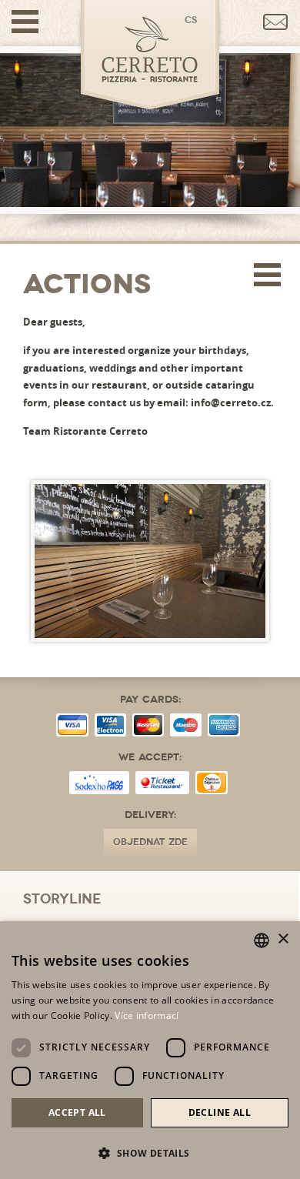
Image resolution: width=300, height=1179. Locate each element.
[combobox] (261, 940)
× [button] (282, 939)
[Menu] (25, 21)
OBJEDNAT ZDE (150, 842)
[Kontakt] (275, 22)
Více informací (146, 1015)
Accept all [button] (77, 1112)
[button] (150, 1152)
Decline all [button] (219, 1112)
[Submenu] (267, 276)
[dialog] (150, 1050)
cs (191, 20)
